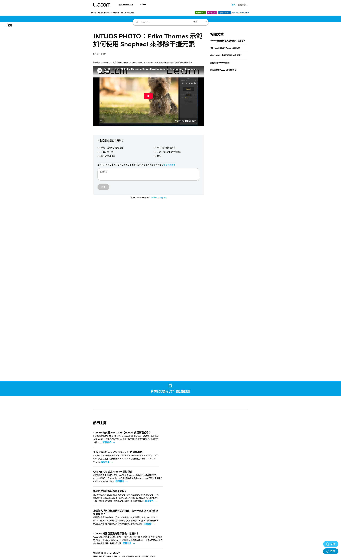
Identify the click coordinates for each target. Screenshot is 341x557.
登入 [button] (234, 5)
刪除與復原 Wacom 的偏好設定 (223, 70)
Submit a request (159, 197)
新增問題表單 (169, 164)
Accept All (200, 12)
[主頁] (102, 5)
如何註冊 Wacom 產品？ (220, 62)
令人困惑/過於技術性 (166, 147)
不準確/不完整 (107, 152)
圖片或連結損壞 (108, 156)
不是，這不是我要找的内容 (169, 152)
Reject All (212, 12)
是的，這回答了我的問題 (112, 147)
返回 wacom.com (126, 4)
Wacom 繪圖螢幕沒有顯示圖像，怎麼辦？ (227, 40)
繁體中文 (242, 5)
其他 (159, 156)
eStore (143, 4)
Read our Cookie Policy (240, 12)
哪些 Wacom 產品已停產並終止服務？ (226, 55)
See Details (224, 12)
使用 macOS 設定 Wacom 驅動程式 (225, 48)
